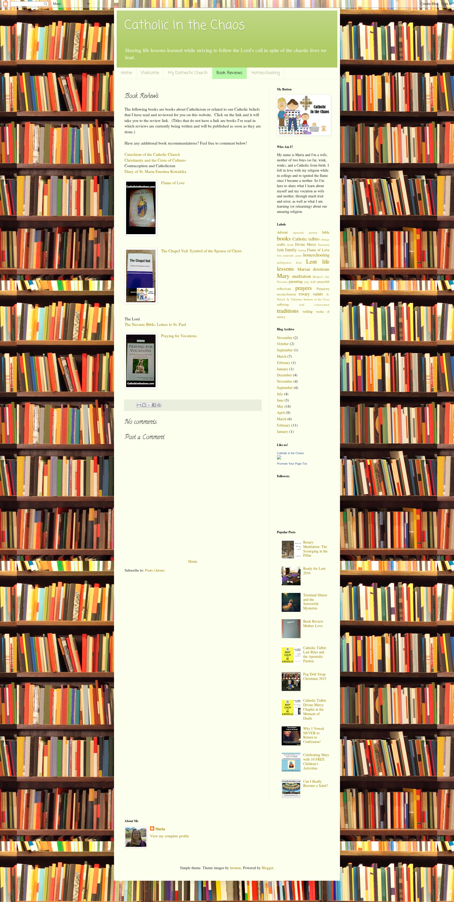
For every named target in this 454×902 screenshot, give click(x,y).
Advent (282, 232)
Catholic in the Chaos (290, 453)
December (284, 374)
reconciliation (286, 294)
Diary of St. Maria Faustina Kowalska (155, 171)
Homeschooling (265, 73)
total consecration (314, 304)
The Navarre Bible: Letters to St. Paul (155, 324)
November (284, 337)
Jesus (299, 262)
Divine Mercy (305, 244)
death (290, 245)
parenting (296, 281)
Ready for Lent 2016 (314, 570)
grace (298, 255)
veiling (307, 311)
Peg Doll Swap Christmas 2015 (314, 676)
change (325, 239)
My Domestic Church (188, 73)
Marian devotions (313, 269)
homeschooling (316, 255)
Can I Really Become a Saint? (315, 783)
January (282, 368)
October (283, 343)
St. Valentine (294, 299)
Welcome (150, 73)
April (281, 412)
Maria (160, 829)
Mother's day (321, 277)
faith (280, 249)
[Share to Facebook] (154, 405)
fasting (302, 250)
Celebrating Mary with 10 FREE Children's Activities (316, 761)
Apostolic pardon (305, 232)
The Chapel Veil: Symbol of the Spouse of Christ (201, 250)
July (280, 393)
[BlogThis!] (144, 405)
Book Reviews (229, 73)
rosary (304, 294)
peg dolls (310, 282)
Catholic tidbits (305, 239)
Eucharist (323, 245)
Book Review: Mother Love (313, 623)
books (284, 238)
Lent (311, 261)
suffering (283, 304)
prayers (303, 287)
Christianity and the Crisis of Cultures (155, 160)
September (285, 349)
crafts (281, 244)
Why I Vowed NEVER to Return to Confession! (313, 735)
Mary (283, 275)
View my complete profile (169, 835)
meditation (301, 276)
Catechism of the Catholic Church (152, 154)
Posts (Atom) (155, 570)
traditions (288, 310)
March (281, 356)
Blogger (267, 867)
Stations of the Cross (316, 299)
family (291, 250)
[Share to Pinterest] (159, 405)
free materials (285, 255)
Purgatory (323, 288)
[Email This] (139, 405)
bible (325, 232)
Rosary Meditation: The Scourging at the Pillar (315, 549)
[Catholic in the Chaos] (279, 457)
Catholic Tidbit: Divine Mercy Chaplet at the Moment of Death (315, 709)
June (280, 400)
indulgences (284, 262)
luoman (235, 867)
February (283, 362)
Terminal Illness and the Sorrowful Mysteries (315, 601)
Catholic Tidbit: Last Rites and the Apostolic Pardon (315, 654)
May (280, 406)
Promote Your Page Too (292, 463)
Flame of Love (173, 182)
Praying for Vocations (179, 335)
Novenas (282, 282)
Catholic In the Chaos (185, 25)
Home (126, 73)
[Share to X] (149, 405)
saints (318, 294)
